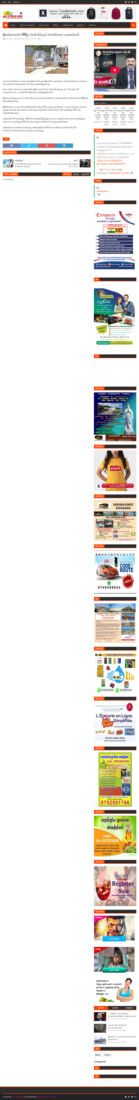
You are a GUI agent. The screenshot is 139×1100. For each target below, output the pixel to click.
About (9, 2)
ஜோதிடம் (80, 24)
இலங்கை (98, 1055)
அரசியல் (92, 24)
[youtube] (132, 2)
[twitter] (129, 2)
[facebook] (125, 2)
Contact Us (16, 2)
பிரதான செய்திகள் (27, 24)
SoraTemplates (17, 1097)
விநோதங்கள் (68, 24)
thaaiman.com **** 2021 (46, 1097)
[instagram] (135, 2)
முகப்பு (12, 24)
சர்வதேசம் (107, 1055)
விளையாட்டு (44, 24)
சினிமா (56, 24)
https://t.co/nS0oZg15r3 (109, 160)
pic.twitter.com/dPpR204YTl (111, 164)
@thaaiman (102, 191)
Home (4, 2)
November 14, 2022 (119, 173)
